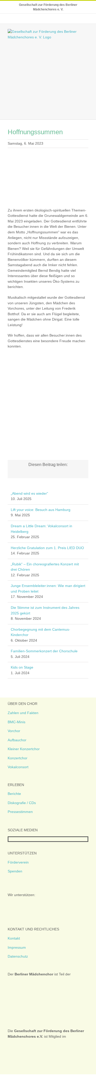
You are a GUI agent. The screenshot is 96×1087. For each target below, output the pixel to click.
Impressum (17, 947)
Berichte (14, 794)
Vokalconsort (18, 767)
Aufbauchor (17, 740)
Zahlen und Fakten (23, 713)
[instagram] (18, 839)
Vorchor (14, 731)
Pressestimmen (20, 812)
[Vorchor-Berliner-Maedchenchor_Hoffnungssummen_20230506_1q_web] (48, 361)
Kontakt (14, 938)
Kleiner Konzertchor (24, 749)
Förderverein (18, 862)
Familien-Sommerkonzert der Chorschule (44, 651)
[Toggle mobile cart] (77, 111)
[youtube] (26, 839)
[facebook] (10, 839)
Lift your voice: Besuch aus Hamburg (40, 510)
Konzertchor (17, 758)
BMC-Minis (16, 722)
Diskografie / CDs (22, 803)
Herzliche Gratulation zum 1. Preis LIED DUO (47, 548)
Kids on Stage (22, 667)
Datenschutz (18, 956)
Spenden (15, 871)
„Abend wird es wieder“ (29, 493)
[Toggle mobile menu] (86, 111)
